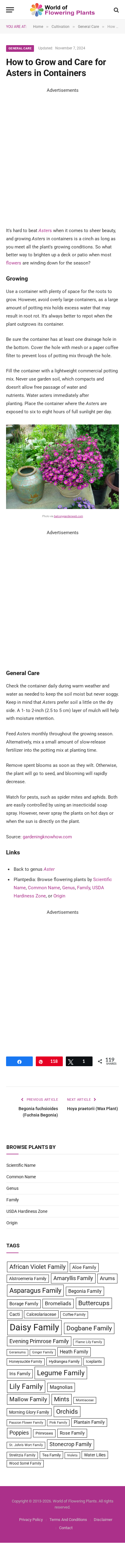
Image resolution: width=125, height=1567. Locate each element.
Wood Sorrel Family (25, 1463)
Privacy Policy (31, 1519)
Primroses (44, 1433)
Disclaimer (103, 1519)
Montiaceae (85, 1400)
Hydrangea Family (64, 1361)
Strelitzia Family (22, 1455)
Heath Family (74, 1352)
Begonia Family (85, 1291)
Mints (61, 1399)
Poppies (19, 1432)
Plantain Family (89, 1422)
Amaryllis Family (73, 1278)
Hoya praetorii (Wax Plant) (92, 1108)
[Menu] (10, 10)
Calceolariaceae (41, 1314)
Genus (68, 887)
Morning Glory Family (29, 1412)
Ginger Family (42, 1352)
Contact (66, 1527)
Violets (72, 1455)
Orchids (67, 1411)
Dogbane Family (89, 1328)
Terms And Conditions (68, 1519)
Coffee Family (74, 1314)
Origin (59, 896)
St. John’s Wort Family (26, 1445)
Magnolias (61, 1387)
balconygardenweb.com (68, 516)
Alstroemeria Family (27, 1278)
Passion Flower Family (26, 1423)
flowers (13, 263)
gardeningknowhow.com (47, 837)
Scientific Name (20, 1165)
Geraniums (17, 1352)
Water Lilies (95, 1454)
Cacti (14, 1314)
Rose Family (72, 1433)
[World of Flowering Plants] (62, 10)
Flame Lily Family (89, 1342)
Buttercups (94, 1303)
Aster (44, 230)
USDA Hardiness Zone (26, 1211)
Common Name (44, 887)
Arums (107, 1278)
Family (83, 887)
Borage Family (23, 1303)
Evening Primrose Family (39, 1341)
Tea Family (51, 1455)
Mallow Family (28, 1399)
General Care (20, 48)
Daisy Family (34, 1327)
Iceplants (94, 1361)
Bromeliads (58, 1303)
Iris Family (19, 1373)
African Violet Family (37, 1266)
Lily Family (26, 1386)
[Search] (116, 10)
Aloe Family (84, 1267)
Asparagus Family (35, 1290)
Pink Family (58, 1423)
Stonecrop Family (70, 1444)
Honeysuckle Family (25, 1361)
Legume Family (61, 1373)
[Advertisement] (62, 157)
